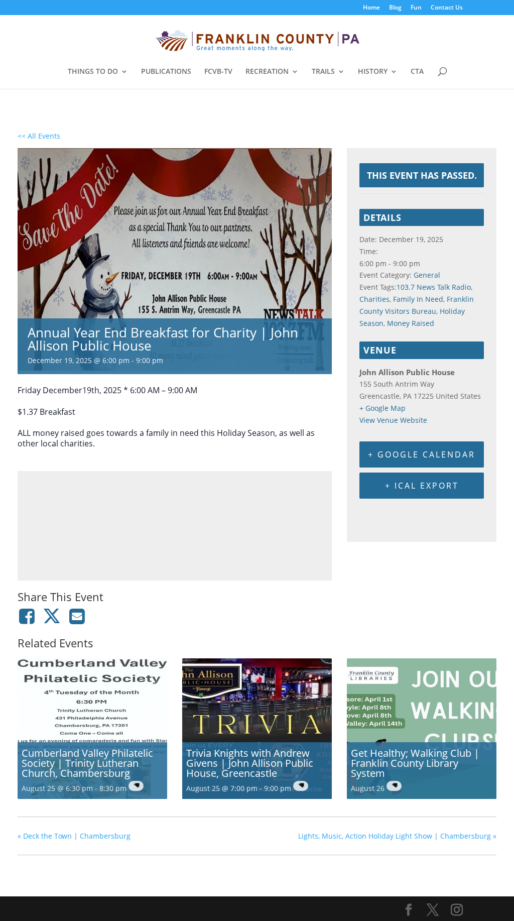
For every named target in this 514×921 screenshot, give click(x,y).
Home (371, 8)
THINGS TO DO (93, 72)
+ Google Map (382, 408)
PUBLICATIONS (166, 72)
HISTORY (373, 72)
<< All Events (39, 136)
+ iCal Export (422, 485)
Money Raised (410, 323)
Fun (416, 8)
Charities (374, 299)
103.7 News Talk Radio (434, 287)
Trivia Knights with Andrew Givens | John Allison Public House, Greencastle (249, 763)
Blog (395, 8)
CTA (417, 72)
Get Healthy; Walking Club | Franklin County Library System (415, 763)
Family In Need (418, 299)
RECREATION (267, 72)
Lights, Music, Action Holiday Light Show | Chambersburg (397, 836)
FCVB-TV (218, 72)
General (427, 275)
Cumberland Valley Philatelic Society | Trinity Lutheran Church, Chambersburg (87, 763)
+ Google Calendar (421, 454)
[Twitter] (51, 616)
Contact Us (447, 8)
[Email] (77, 616)
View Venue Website (393, 420)
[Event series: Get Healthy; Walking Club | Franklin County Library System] (394, 786)
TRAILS (323, 72)
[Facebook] (28, 616)
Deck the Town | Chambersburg (74, 836)
